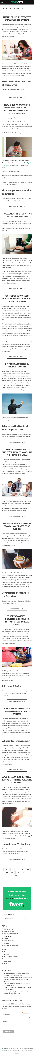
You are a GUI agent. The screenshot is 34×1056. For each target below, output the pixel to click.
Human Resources (9, 940)
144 (7, 872)
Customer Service (9, 931)
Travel (5, 963)
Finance (6, 938)
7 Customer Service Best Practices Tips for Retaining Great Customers (17, 299)
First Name (16, 1021)
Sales (5, 959)
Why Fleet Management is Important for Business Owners (17, 711)
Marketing (6, 954)
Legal (5, 949)
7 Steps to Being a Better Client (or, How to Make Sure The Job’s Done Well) (17, 452)
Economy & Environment (11, 933)
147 (23, 872)
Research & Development (11, 956)
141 (17, 869)
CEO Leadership (8, 929)
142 (22, 869)
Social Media (7, 961)
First (6, 869)
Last (17, 876)
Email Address (16, 1014)
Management (7, 952)
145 (12, 872)
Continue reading (17, 97)
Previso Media (23, 1050)
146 (18, 872)
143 (28, 869)
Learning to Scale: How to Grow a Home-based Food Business (17, 526)
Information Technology (11, 945)
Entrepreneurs (8, 936)
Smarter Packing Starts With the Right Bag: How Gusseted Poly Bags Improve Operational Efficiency (18, 979)
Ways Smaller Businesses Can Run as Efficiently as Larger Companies (17, 780)
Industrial (6, 943)
